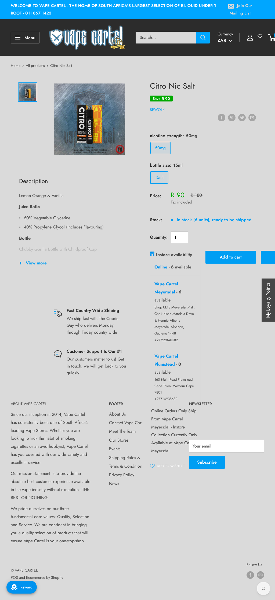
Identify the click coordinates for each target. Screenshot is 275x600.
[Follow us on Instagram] (260, 575)
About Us (117, 414)
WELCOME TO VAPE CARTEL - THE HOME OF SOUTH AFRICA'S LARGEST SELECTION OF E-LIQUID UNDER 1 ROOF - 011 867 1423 (113, 9)
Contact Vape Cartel (127, 423)
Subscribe (207, 462)
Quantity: (159, 237)
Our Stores (118, 440)
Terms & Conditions (126, 466)
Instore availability (174, 255)
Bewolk (157, 109)
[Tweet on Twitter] (242, 117)
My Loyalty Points (268, 300)
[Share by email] (252, 117)
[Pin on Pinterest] (232, 117)
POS (14, 577)
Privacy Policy (121, 475)
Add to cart (231, 257)
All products (35, 65)
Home (15, 65)
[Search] (203, 37)
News (114, 484)
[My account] (250, 38)
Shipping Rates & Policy (131, 457)
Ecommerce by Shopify (44, 577)
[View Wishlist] (261, 38)
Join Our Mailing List (241, 9)
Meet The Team (122, 431)
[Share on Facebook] (221, 117)
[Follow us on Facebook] (250, 575)
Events (114, 449)
